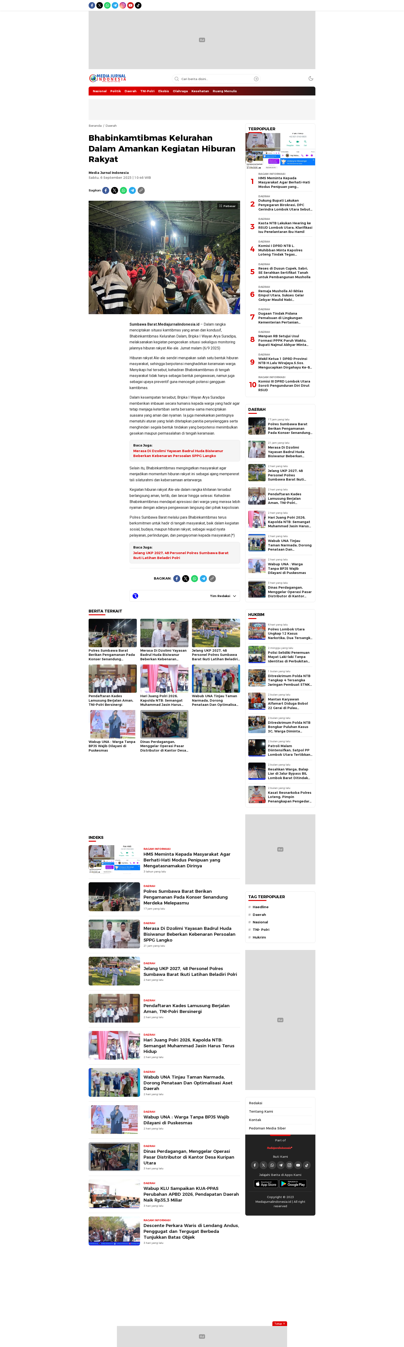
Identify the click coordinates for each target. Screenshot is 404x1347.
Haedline (261, 907)
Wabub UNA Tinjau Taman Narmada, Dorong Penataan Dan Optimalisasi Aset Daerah (215, 702)
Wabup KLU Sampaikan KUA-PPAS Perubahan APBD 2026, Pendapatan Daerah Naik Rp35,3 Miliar (191, 1194)
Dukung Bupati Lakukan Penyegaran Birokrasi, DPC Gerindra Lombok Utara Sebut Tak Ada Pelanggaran (284, 207)
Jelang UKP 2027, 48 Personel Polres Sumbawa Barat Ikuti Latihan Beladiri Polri (181, 555)
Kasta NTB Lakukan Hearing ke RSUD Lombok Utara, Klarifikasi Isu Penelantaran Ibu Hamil (285, 227)
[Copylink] (141, 190)
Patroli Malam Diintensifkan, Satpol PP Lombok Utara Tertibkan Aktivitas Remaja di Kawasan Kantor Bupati (289, 754)
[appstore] (266, 1184)
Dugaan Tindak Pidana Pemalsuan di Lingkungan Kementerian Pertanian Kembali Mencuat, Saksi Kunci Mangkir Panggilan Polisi (283, 322)
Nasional (260, 922)
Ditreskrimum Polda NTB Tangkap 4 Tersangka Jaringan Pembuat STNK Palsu (289, 682)
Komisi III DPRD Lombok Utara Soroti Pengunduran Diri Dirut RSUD (284, 386)
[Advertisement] (107, 388)
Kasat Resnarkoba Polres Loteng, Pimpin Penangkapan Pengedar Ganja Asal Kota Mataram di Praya (290, 801)
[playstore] (293, 1184)
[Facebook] (105, 190)
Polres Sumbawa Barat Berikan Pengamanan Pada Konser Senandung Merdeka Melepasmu (112, 657)
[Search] (256, 79)
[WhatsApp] (123, 190)
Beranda (95, 125)
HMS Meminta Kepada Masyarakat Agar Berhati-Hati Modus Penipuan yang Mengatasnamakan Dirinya (187, 860)
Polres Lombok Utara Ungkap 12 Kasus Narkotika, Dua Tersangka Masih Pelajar (290, 635)
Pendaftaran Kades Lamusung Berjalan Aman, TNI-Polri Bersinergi (111, 700)
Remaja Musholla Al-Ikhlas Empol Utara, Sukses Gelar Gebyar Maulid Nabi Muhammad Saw (281, 297)
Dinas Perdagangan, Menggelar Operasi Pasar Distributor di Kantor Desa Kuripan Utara (163, 748)
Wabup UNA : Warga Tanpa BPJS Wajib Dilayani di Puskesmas (112, 746)
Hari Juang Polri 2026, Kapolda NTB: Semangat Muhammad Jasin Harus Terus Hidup (161, 702)
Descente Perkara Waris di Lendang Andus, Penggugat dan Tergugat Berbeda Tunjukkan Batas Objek (191, 1231)
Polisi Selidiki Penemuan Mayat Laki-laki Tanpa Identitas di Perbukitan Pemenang (289, 659)
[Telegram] (132, 190)
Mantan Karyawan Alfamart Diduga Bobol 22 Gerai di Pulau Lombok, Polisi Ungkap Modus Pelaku (288, 707)
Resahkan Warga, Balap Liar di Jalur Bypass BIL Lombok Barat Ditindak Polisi (288, 775)
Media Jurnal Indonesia (109, 173)
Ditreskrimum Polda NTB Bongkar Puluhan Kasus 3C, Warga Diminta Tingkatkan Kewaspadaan (289, 731)
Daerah (111, 125)
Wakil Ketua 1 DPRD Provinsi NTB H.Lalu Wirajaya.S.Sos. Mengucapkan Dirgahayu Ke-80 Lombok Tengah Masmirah (285, 365)
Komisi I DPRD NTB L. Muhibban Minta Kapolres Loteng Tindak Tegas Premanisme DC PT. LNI (280, 252)
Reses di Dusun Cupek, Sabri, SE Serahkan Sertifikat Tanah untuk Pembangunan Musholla (284, 273)
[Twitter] (114, 190)
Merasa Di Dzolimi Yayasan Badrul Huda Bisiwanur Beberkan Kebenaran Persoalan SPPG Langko (178, 453)
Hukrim (259, 937)
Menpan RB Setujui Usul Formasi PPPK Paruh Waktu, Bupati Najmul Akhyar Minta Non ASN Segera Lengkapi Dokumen (282, 344)
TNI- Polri (261, 930)
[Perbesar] (164, 311)
